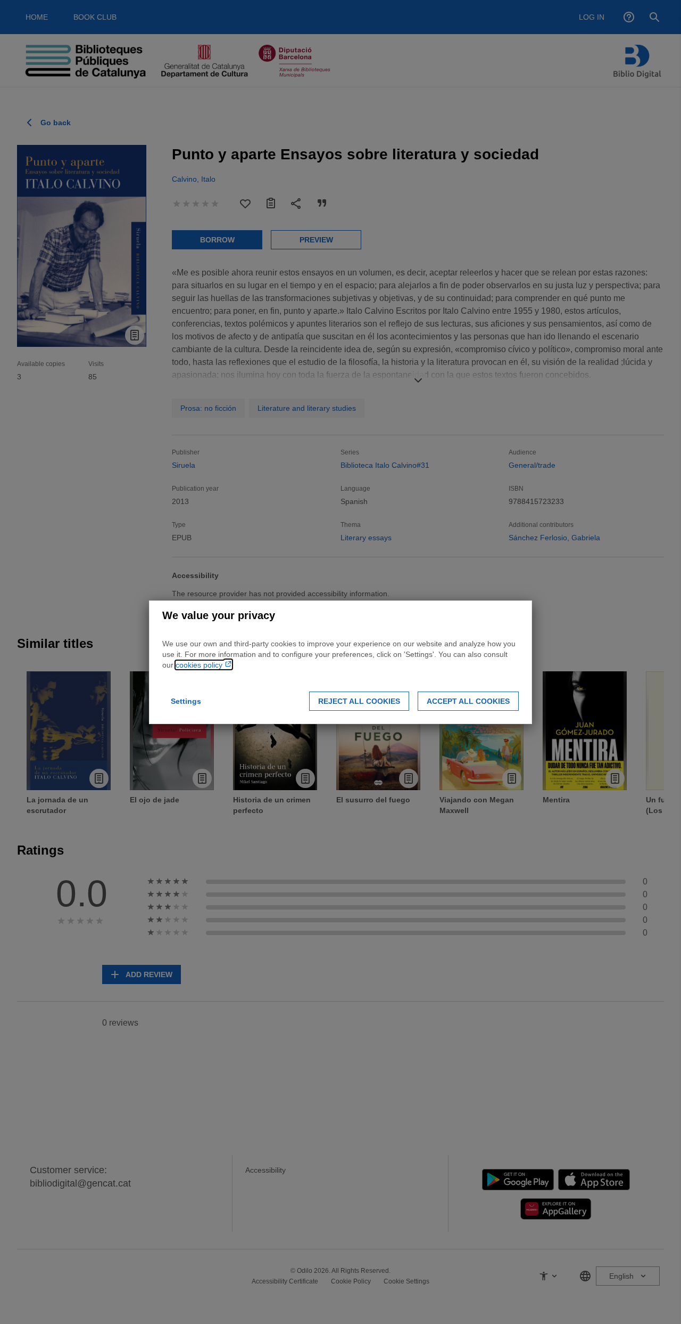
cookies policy (200, 665)
